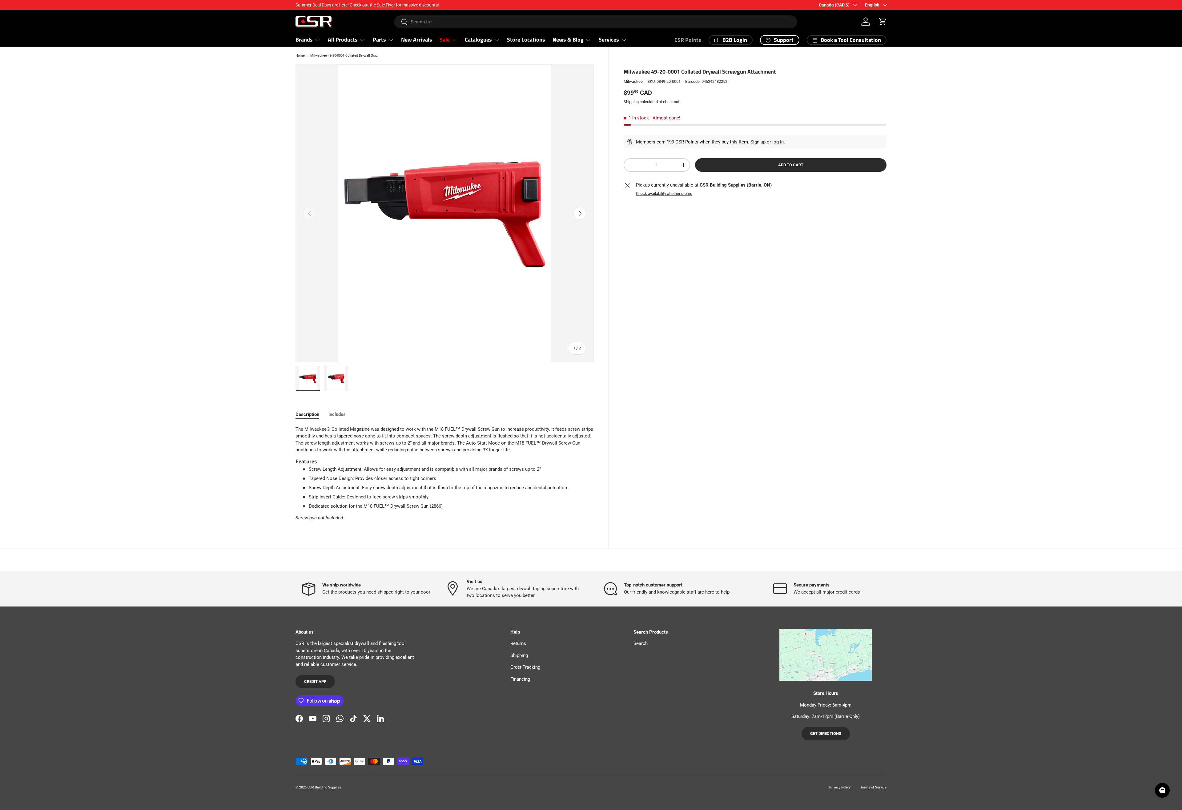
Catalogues (478, 39)
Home (300, 56)
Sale (445, 39)
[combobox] (596, 21)
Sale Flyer (386, 4)
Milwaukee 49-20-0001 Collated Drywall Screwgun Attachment (345, 56)
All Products (343, 39)
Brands (304, 39)
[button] (883, 21)
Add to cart (790, 165)
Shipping (631, 101)
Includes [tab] (337, 414)
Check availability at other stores (664, 193)
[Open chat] (1162, 790)
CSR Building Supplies (324, 787)
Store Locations (526, 39)
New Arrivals (416, 39)
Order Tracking (525, 667)
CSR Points (687, 40)
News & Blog (568, 39)
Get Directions (825, 733)
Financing (520, 679)
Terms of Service (873, 787)
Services (609, 39)
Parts (379, 39)
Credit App (315, 681)
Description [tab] (307, 414)
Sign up (758, 142)
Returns (518, 643)
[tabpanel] (445, 473)
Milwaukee (633, 81)
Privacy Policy (839, 787)
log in (778, 142)
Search (640, 643)
